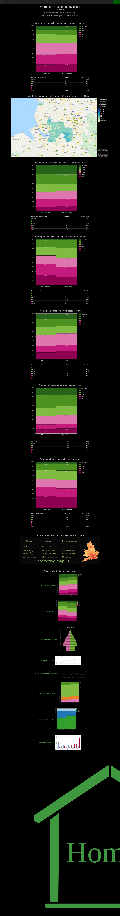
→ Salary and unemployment (47, 673)
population (54, 1)
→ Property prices (47, 660)
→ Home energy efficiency (47, 692)
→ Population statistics (49, 639)
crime (30, 1)
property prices (61, 1)
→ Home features (47, 719)
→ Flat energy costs (47, 611)
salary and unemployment (72, 1)
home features (46, 1)
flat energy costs (23, 1)
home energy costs (13, 1)
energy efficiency (37, 1)
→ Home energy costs (47, 584)
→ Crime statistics (47, 742)
